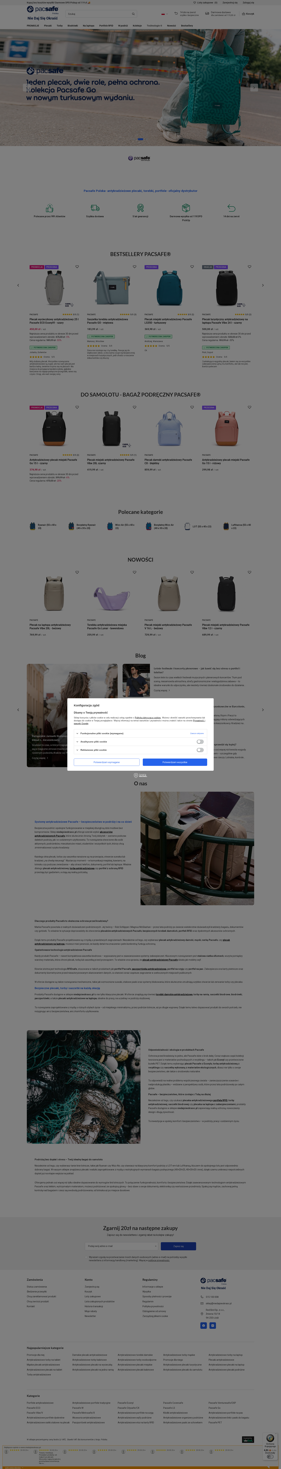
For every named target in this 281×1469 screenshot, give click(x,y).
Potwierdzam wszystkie (175, 762)
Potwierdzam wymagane (107, 762)
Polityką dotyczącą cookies (148, 717)
